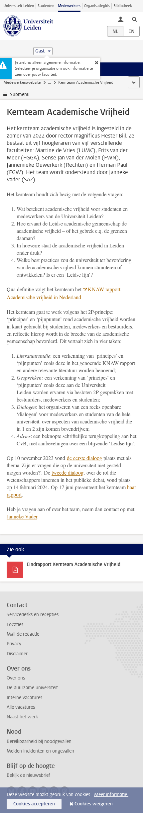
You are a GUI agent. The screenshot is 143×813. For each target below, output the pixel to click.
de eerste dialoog (84, 457)
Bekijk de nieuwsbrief (28, 775)
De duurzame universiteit (32, 687)
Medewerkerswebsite (22, 82)
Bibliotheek (122, 5)
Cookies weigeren (93, 804)
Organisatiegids (97, 5)
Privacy (14, 644)
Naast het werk (22, 717)
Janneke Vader (22, 516)
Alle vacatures (21, 707)
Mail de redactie (23, 634)
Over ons (16, 678)
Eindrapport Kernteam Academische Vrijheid (73, 564)
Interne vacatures (24, 697)
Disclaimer (17, 654)
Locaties (15, 624)
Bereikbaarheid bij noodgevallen (39, 741)
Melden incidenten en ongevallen (40, 751)
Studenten (46, 5)
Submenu (20, 94)
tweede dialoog (67, 472)
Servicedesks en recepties (33, 614)
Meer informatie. (111, 794)
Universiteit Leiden (18, 5)
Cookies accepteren (34, 804)
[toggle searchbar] (134, 19)
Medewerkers (69, 5)
